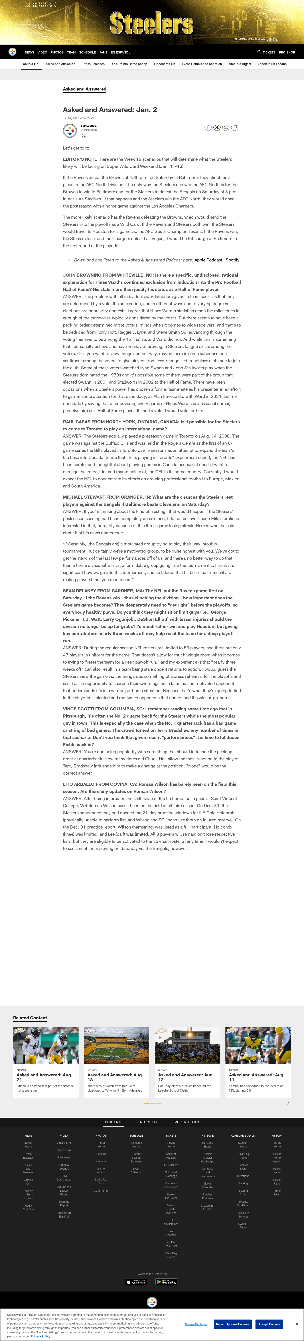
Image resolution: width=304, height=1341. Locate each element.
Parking (243, 1183)
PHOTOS (101, 1135)
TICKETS (171, 1135)
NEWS (28, 1135)
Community (101, 1190)
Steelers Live (64, 1150)
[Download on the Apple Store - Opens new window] (136, 1282)
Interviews (64, 1157)
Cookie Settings (196, 1324)
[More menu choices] (135, 52)
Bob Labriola (89, 125)
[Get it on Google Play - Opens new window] (166, 1284)
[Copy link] (234, 127)
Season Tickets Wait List (171, 1209)
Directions (243, 1175)
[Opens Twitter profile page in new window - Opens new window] (83, 135)
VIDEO (64, 1135)
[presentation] (289, 1104)
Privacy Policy (40, 1336)
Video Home (64, 1142)
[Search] (259, 52)
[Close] (297, 1324)
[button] (146, 1103)
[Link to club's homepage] (12, 51)
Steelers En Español (28, 1194)
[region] (152, 1324)
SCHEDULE (136, 1135)
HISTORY (277, 1135)
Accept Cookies (269, 1324)
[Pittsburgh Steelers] (152, 1302)
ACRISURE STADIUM (243, 1135)
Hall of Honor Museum (277, 1157)
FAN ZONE (208, 1135)
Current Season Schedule (136, 1157)
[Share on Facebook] (208, 130)
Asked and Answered (28, 1168)
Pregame (101, 1161)
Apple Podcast (208, 259)
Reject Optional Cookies (232, 1324)
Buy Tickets (171, 1164)
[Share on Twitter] (217, 130)
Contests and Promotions (208, 1172)
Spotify (232, 259)
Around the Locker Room (64, 1190)
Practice (101, 1153)
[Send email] (225, 130)
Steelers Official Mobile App (207, 1157)
